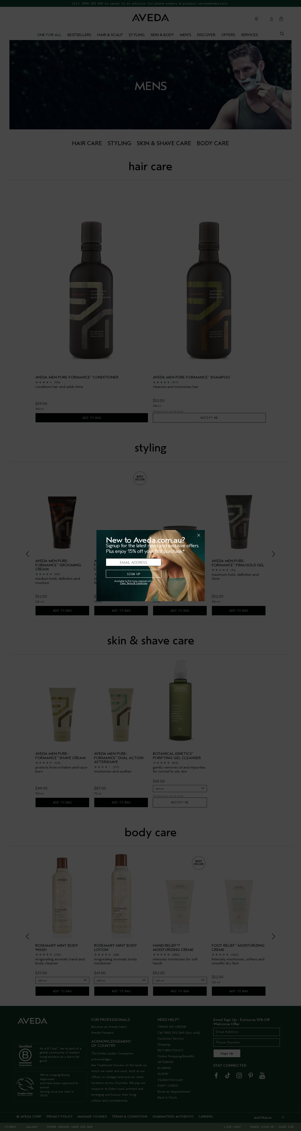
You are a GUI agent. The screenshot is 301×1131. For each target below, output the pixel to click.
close (186, 535)
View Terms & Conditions (133, 583)
